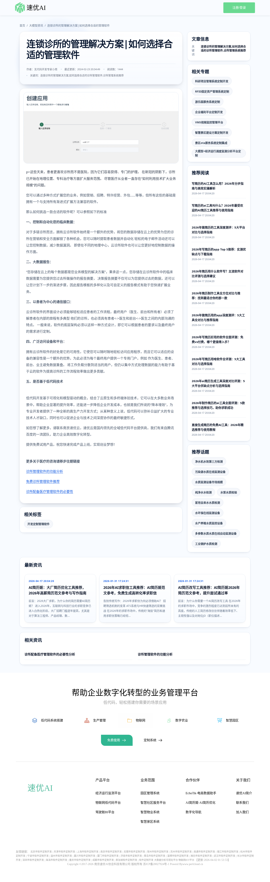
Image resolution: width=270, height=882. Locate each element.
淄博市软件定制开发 (178, 856)
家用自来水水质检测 (207, 502)
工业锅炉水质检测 (206, 544)
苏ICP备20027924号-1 (156, 864)
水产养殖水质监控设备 (209, 523)
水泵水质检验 (228, 492)
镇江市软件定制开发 (227, 851)
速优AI (36, 7)
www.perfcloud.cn (192, 864)
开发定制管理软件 (38, 524)
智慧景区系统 (150, 821)
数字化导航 (193, 812)
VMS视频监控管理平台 (209, 122)
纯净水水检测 (203, 492)
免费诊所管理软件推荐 (43, 481)
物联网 (140, 720)
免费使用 (113, 740)
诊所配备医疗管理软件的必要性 (49, 491)
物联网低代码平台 (108, 802)
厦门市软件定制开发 (108, 856)
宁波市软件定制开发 (38, 856)
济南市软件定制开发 (131, 856)
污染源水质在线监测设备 (210, 472)
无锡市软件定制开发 (134, 851)
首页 (22, 25)
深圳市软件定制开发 (33, 860)
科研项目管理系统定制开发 (211, 81)
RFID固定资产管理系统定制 (212, 91)
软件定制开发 (146, 860)
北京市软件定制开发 (41, 851)
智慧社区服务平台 (153, 802)
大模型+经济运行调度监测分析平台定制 (218, 153)
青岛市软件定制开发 (154, 856)
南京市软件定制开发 (111, 851)
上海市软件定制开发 (87, 851)
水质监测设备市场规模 (209, 482)
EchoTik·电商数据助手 (201, 793)
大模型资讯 (36, 25)
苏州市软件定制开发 (181, 851)
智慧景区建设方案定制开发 (211, 132)
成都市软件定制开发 (103, 860)
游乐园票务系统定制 (207, 102)
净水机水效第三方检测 (209, 461)
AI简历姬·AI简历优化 (200, 802)
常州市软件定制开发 (157, 851)
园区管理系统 (150, 793)
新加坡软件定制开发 (126, 860)
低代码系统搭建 (52, 720)
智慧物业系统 (150, 812)
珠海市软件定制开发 (56, 860)
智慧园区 (232, 720)
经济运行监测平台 (108, 793)
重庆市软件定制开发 (80, 860)
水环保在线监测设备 (207, 513)
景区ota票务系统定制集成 (211, 143)
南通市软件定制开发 (204, 851)
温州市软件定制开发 (61, 856)
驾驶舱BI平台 (104, 812)
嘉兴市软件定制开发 (84, 856)
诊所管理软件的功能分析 (44, 471)
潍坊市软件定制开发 (201, 856)
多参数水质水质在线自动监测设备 (216, 533)
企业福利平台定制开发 (209, 112)
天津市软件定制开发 (64, 851)
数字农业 (181, 720)
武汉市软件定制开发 (224, 856)
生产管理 (99, 720)
